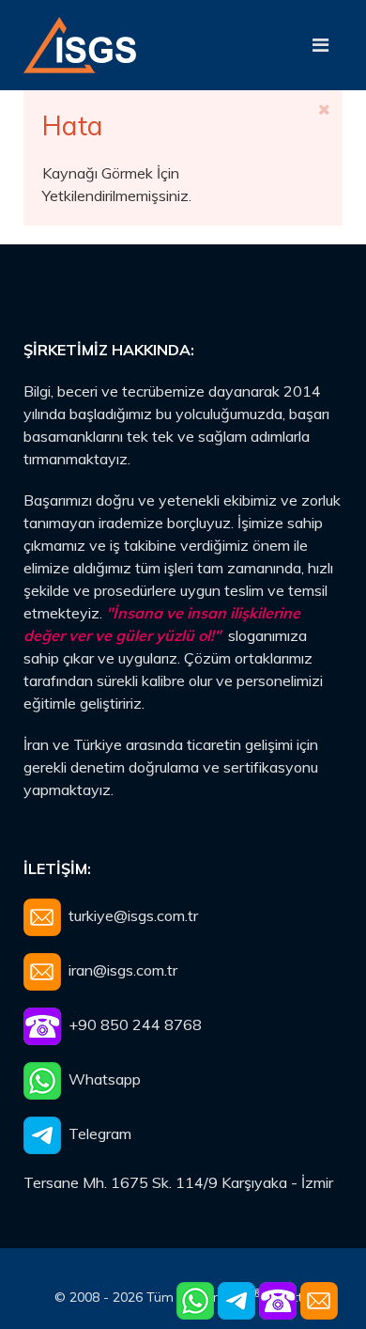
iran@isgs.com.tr (123, 970)
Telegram (96, 1133)
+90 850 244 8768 (131, 1024)
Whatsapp (101, 1079)
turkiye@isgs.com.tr (133, 915)
